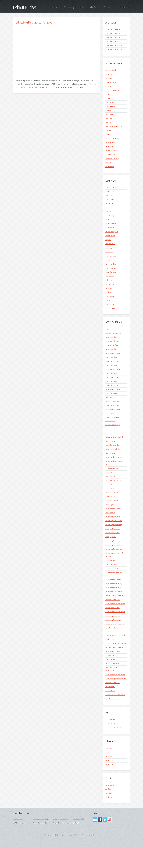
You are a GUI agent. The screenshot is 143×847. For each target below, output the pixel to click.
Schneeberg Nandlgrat (112, 468)
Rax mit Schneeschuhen (112, 401)
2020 (116, 33)
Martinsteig (108, 260)
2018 (107, 37)
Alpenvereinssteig (110, 187)
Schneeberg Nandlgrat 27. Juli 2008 (34, 22)
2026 (107, 29)
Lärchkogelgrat (109, 114)
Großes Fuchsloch (110, 224)
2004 (116, 49)
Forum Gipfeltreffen (78, 819)
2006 (107, 49)
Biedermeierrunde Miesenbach (114, 480)
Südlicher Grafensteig (111, 155)
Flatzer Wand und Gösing (112, 353)
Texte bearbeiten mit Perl (113, 728)
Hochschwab (125, 7)
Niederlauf (108, 131)
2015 (120, 37)
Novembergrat (109, 134)
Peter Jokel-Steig (110, 264)
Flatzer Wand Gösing (111, 337)
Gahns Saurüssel (110, 397)
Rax (81, 7)
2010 (107, 45)
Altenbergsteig (109, 191)
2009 (111, 45)
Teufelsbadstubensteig (112, 296)
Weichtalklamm (109, 167)
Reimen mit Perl (110, 724)
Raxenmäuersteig (110, 272)
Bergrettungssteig (110, 70)
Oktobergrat (109, 147)
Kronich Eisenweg (110, 256)
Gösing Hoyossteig (110, 414)
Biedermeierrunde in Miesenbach (115, 695)
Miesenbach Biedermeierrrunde (114, 624)
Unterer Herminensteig (112, 159)
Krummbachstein (110, 513)
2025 (111, 29)
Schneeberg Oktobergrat (112, 369)
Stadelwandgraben (111, 151)
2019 (120, 33)
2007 (120, 45)
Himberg (107, 329)
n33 (90, 835)
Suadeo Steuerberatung (40, 819)
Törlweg (107, 300)
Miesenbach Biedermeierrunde (114, 437)
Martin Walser (109, 760)
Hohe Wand (93, 7)
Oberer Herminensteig (112, 143)
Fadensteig (108, 78)
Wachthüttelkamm (110, 308)
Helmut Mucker (24, 7)
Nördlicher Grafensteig (112, 139)
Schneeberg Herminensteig (113, 525)
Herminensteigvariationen (113, 663)
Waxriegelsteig (109, 304)
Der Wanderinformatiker (40, 823)
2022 (107, 33)
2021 (111, 33)
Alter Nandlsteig (110, 659)
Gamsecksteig (109, 212)
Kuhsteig (108, 110)
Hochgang (108, 98)
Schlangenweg (109, 284)
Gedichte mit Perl (110, 719)
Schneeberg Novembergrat (113, 457)
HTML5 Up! (84, 835)
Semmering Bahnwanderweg (113, 333)
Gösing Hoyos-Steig (111, 357)
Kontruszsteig (109, 252)
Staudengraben (110, 288)
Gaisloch (107, 208)
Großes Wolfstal (110, 228)
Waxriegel (108, 163)
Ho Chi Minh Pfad (110, 236)
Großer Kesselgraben (111, 232)
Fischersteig (109, 86)
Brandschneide (109, 199)
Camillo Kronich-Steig (111, 203)
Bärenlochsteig (109, 195)
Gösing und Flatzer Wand (112, 377)
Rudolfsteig (108, 280)
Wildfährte (108, 292)
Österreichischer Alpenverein (61, 823)
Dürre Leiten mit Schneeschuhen (115, 604)
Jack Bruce (108, 789)
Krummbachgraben (110, 102)
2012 (116, 41)
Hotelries (108, 94)
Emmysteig (108, 74)
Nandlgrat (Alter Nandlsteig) (113, 126)
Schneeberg (69, 7)
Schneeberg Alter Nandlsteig (113, 521)
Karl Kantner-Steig (110, 244)
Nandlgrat (108, 122)
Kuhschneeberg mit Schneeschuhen (116, 635)
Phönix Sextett (109, 797)
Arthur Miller (109, 748)
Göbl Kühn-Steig (110, 220)
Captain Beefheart (110, 785)
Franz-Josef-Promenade (112, 90)
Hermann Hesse (110, 752)
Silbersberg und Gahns (112, 345)
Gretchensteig (109, 216)
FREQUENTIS (76, 823)
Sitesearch (96, 835)
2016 (116, 37)
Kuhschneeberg (110, 106)
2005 (111, 49)
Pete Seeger (109, 793)
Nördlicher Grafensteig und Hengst (115, 643)
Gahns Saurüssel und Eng (112, 699)
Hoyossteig (108, 240)
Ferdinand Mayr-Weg (111, 82)
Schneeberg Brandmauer (112, 616)
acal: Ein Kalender (18, 819)
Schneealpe (109, 7)
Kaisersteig (108, 248)
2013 (111, 41)
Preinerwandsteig (110, 268)
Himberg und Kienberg (111, 361)
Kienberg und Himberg (111, 341)
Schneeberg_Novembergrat (113, 541)
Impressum (70, 835)
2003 (120, 49)
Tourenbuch (53, 7)
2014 (107, 41)
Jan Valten (108, 756)
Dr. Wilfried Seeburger (19, 823)
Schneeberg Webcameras (60, 819)
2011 (120, 41)
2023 (120, 29)
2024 (116, 29)
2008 (116, 45)
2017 (111, 37)
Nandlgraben (109, 118)
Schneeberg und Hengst (112, 560)
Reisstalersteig (109, 276)
